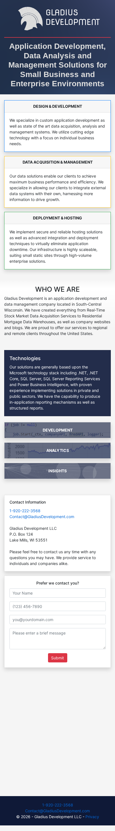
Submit (57, 657)
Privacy (92, 816)
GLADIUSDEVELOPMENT (72, 17)
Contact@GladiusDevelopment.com (41, 516)
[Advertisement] (57, 733)
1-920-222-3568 (24, 510)
